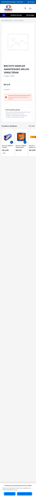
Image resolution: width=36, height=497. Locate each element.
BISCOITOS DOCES (10, 20)
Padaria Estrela (16, 15)
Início (2, 20)
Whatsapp (30, 15)
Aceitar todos (9, 494)
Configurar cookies (24, 494)
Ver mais (32, 126)
